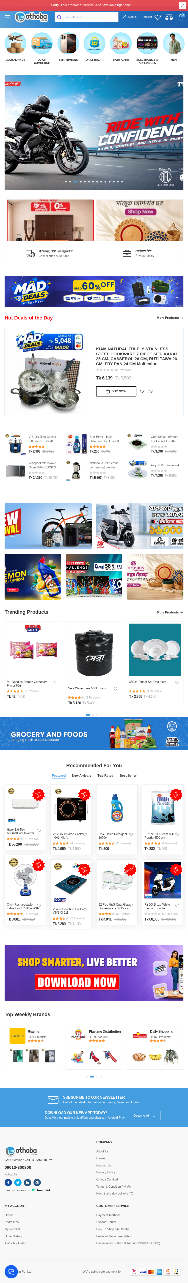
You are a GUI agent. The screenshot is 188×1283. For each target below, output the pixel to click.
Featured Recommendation (114, 1236)
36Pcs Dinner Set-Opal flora (86, 682)
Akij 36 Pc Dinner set (104, 465)
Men (174, 59)
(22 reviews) (170, 913)
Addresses (12, 1222)
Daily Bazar (95, 59)
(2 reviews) (32, 839)
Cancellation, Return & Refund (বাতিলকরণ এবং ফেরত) (128, 1243)
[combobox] (87, 17)
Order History (13, 1236)
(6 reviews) (77, 843)
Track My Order (15, 1243)
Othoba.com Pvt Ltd (18, 1271)
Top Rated (105, 775)
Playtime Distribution (44, 1031)
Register (146, 17)
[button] (66, 181)
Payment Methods (108, 1215)
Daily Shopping (100, 1031)
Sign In (132, 17)
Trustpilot (43, 1190)
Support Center (106, 1222)
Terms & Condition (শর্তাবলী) (113, 1186)
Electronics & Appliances (147, 61)
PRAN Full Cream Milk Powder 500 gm (159, 835)
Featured (59, 775)
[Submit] (60, 17)
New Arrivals (81, 775)
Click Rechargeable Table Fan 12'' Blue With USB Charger (23, 908)
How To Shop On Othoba (112, 1229)
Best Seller (128, 775)
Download (141, 1115)
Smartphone (68, 59)
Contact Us (103, 1165)
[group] (94, 132)
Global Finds (15, 59)
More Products (168, 317)
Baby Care (121, 59)
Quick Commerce (42, 61)
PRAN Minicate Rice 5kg (145, 688)
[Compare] (150, 389)
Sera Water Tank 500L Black (26, 688)
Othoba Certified (107, 1179)
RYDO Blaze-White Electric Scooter (157, 906)
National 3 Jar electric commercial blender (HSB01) (43, 467)
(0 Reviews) (123, 367)
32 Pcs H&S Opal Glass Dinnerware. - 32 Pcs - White (115, 908)
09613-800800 (18, 1167)
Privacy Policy (106, 1172)
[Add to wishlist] (142, 389)
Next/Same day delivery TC (114, 1193)
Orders (9, 1215)
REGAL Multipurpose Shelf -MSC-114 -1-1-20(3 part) (165, 442)
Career (100, 1158)
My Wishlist (12, 1229)
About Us (102, 1151)
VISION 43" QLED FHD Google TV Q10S (135, 361)
